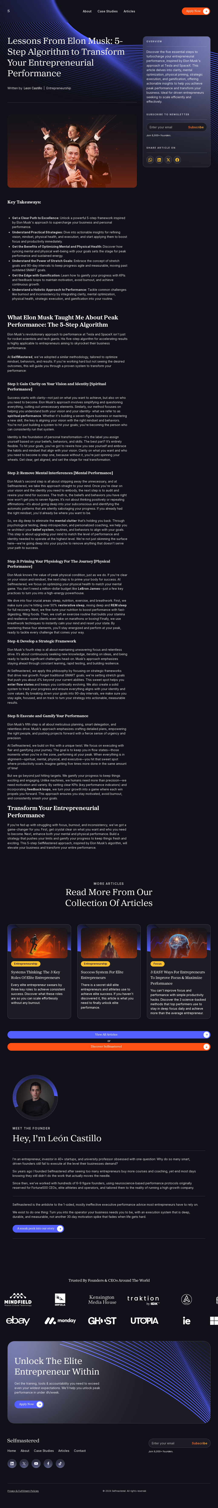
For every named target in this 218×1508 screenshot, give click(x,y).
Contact (80, 1450)
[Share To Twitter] (168, 159)
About (25, 1450)
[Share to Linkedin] (159, 159)
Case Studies (44, 1450)
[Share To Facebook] (177, 159)
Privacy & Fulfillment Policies (23, 1491)
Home (11, 1450)
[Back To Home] (23, 1440)
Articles (63, 1450)
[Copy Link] (150, 159)
